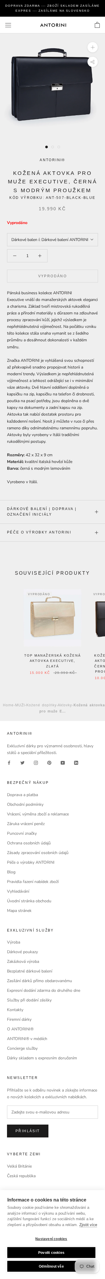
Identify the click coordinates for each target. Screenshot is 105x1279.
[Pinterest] (49, 762)
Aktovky (65, 704)
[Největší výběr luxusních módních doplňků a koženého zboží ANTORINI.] (53, 25)
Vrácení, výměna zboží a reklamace (38, 814)
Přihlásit (27, 1131)
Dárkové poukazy (22, 952)
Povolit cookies (51, 1253)
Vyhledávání (18, 891)
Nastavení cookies (51, 1239)
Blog (11, 872)
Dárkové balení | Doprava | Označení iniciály (41, 512)
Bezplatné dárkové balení (29, 971)
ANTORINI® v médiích (27, 1039)
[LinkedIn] (76, 762)
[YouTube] (63, 762)
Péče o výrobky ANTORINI (39, 532)
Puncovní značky (22, 833)
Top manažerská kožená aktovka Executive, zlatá (52, 661)
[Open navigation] (8, 25)
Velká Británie (19, 1166)
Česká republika (21, 1176)
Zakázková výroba (23, 961)
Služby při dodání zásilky (29, 1000)
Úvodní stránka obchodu (29, 901)
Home (8, 704)
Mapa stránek (19, 910)
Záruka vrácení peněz (26, 824)
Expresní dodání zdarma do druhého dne (43, 990)
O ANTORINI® (20, 1029)
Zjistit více (88, 1225)
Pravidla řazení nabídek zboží (33, 881)
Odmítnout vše (51, 1266)
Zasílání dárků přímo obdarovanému (39, 981)
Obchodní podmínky (25, 804)
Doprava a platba (22, 795)
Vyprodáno (52, 276)
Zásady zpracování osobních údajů (38, 852)
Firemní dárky (19, 1019)
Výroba (13, 942)
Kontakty (15, 1010)
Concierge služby (22, 1048)
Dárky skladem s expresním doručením (42, 1058)
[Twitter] (22, 762)
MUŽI (20, 704)
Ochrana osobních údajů (29, 843)
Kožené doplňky (41, 704)
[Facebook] (9, 762)
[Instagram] (36, 762)
